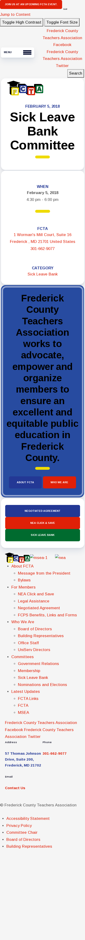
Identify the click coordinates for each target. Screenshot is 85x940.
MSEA (23, 712)
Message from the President (44, 573)
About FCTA (25, 482)
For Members (24, 587)
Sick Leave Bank (43, 274)
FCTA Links (28, 698)
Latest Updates (26, 691)
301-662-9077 (42, 248)
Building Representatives (41, 636)
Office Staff (28, 643)
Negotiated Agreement (42, 510)
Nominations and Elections (42, 684)
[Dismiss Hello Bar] (65, 9)
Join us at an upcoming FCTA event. (31, 4)
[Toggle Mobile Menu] (17, 52)
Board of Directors (35, 629)
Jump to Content (15, 14)
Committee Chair (22, 832)
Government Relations (38, 663)
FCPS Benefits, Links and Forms (47, 615)
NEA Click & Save (42, 522)
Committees (23, 657)
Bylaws (24, 580)
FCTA (23, 705)
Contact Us (15, 788)
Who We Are (59, 482)
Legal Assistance (33, 601)
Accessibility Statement (28, 818)
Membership (29, 671)
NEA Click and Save (36, 594)
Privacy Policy (19, 825)
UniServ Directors (34, 650)
